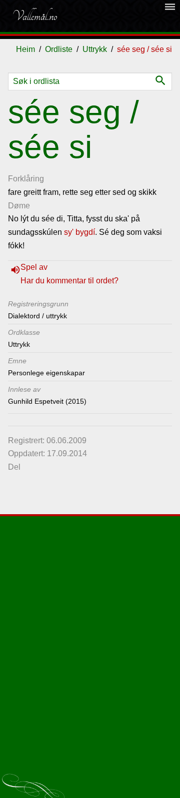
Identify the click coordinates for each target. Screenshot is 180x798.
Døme (19, 205)
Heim (25, 49)
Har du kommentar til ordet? (69, 280)
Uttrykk (94, 49)
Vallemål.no (34, 16)
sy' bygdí (79, 232)
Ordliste (58, 49)
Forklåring (26, 178)
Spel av (34, 267)
